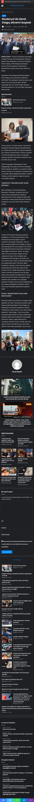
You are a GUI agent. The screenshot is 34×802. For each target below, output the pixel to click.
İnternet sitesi (5, 534)
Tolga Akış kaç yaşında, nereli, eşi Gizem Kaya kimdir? (8, 440)
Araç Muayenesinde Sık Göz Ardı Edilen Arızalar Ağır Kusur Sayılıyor (22, 646)
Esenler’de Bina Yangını (23, 459)
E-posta (4, 527)
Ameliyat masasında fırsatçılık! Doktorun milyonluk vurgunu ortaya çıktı (25, 479)
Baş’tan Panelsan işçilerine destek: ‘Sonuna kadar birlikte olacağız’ (25, 441)
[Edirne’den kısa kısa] (6, 102)
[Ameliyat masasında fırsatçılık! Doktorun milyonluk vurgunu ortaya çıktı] (25, 471)
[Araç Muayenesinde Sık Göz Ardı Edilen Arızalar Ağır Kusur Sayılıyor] (7, 647)
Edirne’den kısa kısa (19, 100)
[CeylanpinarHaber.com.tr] (17, 6)
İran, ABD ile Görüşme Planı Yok (12, 679)
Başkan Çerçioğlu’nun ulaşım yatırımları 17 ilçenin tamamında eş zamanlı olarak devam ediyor (16, 708)
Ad (2, 521)
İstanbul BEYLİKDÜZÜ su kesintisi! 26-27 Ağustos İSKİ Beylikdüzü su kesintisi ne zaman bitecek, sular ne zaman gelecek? (22, 698)
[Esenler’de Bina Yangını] (25, 453)
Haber (11, 12)
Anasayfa (6, 12)
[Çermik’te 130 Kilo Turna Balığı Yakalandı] (7, 631)
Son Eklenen (17, 560)
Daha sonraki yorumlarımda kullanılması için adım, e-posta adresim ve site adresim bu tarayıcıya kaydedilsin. (16, 544)
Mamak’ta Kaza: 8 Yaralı (10, 684)
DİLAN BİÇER (7, 26)
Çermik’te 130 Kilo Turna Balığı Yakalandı (21, 629)
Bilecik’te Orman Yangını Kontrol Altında (15, 689)
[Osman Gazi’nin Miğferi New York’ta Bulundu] (8, 453)
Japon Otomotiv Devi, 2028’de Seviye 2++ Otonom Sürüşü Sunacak (15, 595)
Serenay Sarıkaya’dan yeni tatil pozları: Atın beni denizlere (8, 479)
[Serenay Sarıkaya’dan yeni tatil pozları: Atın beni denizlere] (8, 471)
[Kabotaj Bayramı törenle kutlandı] (7, 623)
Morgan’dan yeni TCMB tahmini (12, 609)
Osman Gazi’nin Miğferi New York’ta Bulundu (7, 460)
